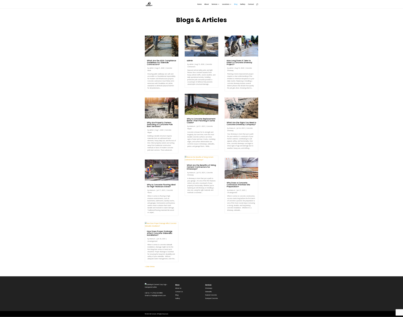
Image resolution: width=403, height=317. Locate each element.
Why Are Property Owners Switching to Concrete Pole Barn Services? (160, 124)
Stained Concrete (211, 295)
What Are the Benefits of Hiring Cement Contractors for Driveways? (201, 167)
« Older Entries (150, 267)
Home (199, 4)
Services (214, 4)
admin (151, 68)
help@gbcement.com (158, 295)
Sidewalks (208, 292)
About (206, 4)
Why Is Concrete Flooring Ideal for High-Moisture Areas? (161, 185)
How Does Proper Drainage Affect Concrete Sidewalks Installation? (159, 233)
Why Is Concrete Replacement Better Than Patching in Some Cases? (201, 120)
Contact (251, 4)
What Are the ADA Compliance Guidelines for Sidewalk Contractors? (161, 62)
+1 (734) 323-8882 (156, 293)
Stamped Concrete (211, 298)
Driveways (208, 288)
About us (178, 288)
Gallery (242, 4)
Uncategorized (152, 241)
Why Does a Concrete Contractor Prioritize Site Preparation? (238, 184)
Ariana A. (152, 190)
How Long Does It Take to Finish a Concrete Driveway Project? (239, 62)
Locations (225, 4)
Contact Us (179, 292)
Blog (235, 4)
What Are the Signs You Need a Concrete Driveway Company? (241, 123)
